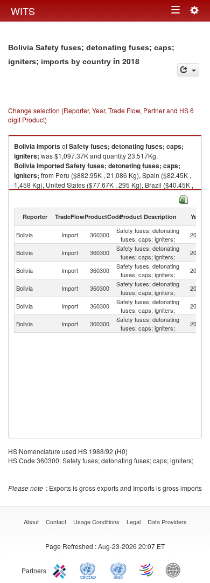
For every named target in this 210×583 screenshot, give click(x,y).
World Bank (175, 569)
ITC (61, 569)
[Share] (188, 70)
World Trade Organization (147, 569)
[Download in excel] (183, 198)
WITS (23, 11)
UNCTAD (90, 569)
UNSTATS (118, 569)
